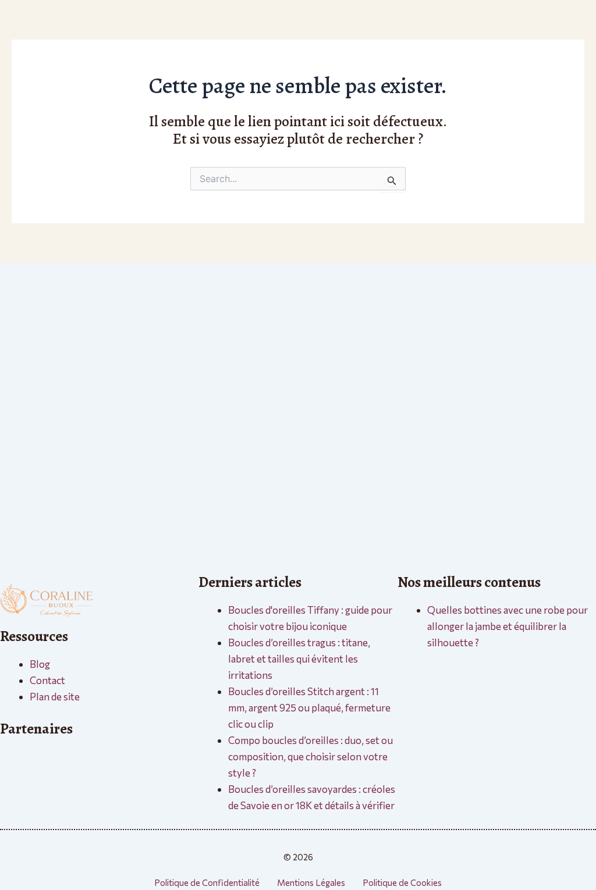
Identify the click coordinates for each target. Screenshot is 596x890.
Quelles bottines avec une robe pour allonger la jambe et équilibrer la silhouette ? (507, 626)
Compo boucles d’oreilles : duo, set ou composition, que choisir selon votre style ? (310, 756)
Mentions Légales (311, 882)
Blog (40, 664)
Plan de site (55, 696)
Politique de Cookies (402, 882)
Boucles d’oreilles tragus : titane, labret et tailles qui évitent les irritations (299, 658)
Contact (47, 680)
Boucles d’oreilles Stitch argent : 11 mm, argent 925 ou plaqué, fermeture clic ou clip (309, 707)
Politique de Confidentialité (207, 882)
